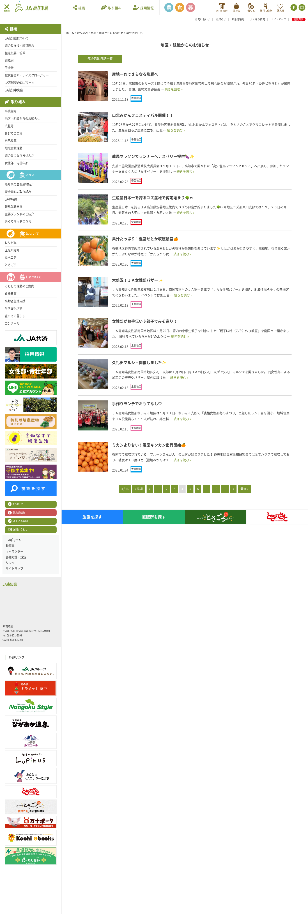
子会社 (9, 67)
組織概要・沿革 (15, 53)
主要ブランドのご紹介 (19, 214)
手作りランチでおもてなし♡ (137, 404)
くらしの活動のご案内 (19, 286)
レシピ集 (10, 242)
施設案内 (298, 19)
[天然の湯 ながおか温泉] (31, 723)
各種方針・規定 (16, 557)
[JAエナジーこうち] (31, 776)
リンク (10, 562)
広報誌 (9, 126)
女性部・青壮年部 (16, 163)
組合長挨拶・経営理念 (19, 45)
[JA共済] (280, 7)
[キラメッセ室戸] (31, 688)
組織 (81, 8)
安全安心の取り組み (18, 191)
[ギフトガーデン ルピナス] (31, 758)
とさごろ (10, 264)
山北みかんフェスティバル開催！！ (142, 115)
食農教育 (10, 293)
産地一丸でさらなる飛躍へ (135, 74)
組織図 (9, 60)
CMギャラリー (15, 540)
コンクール (12, 323)
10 (215, 488)
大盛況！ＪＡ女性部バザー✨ (137, 280)
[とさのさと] (31, 791)
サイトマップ (278, 19)
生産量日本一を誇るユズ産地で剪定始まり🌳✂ (152, 198)
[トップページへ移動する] (31, 7)
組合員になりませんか (19, 155)
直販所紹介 (12, 250)
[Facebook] (293, 7)
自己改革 (10, 140)
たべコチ (10, 257)
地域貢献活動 (13, 148)
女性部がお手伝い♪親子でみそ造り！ (144, 321)
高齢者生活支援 (15, 301)
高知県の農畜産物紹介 (19, 184)
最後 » (244, 488)
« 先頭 (139, 488)
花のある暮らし (15, 316)
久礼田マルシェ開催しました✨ (139, 363)
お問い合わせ (202, 19)
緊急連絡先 (238, 19)
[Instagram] (301, 7)
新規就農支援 (13, 206)
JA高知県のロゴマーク (19, 82)
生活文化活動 (13, 308)
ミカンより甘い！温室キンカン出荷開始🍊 (149, 445)
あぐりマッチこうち (18, 221)
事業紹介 (10, 111)
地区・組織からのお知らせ (22, 118)
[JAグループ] (31, 671)
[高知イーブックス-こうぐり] (31, 838)
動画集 (10, 545)
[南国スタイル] (31, 706)
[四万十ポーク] (31, 822)
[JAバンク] (221, 7)
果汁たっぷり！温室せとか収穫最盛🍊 (145, 239)
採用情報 (146, 8)
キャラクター (14, 551)
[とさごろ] (31, 806)
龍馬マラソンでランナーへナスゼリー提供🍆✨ (153, 156)
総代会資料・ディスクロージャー (27, 75)
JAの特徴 (11, 199)
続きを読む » (174, 89)
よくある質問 (257, 19)
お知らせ (221, 19)
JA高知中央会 (14, 90)
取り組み (114, 8)
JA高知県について (17, 38)
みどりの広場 (13, 133)
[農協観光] (31, 856)
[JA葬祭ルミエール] (31, 741)
